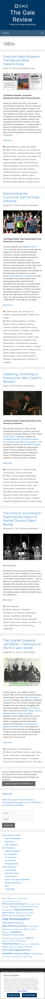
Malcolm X (30, 346)
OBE (5, 498)
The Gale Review (22, 16)
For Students (26, 469)
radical (25, 356)
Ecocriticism (8, 613)
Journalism (21, 156)
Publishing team (31, 163)
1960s (8, 150)
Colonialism (34, 330)
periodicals (16, 159)
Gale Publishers (12, 147)
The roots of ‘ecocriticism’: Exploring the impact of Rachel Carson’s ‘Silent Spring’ (22, 518)
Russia (27, 498)
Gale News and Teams (11, 835)
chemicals (26, 610)
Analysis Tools (23, 898)
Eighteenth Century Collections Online (16, 915)
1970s (14, 150)
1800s (4, 898)
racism (19, 356)
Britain (22, 476)
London (15, 495)
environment (19, 613)
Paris (10, 498)
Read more (7, 140)
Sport (7, 886)
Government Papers (17, 929)
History (26, 929)
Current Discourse (25, 334)
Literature (5, 932)
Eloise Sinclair (32, 482)
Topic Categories (9, 867)
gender (13, 156)
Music (38, 752)
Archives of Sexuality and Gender (11, 901)
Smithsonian (14, 755)
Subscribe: (7, 794)
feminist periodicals (26, 153)
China (38, 904)
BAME (22, 327)
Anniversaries (11, 749)
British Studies (31, 904)
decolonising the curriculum (14, 337)
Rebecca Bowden (10, 166)
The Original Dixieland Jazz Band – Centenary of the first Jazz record (22, 644)
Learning (33, 929)
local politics (32, 156)
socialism (35, 498)
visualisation (14, 956)
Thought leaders (12, 864)
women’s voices (33, 182)
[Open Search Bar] (42, 33)
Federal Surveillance (22, 340)
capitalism (14, 479)
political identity (9, 163)
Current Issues (12, 311)
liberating (7, 495)
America (15, 476)
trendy (39, 501)
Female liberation (18, 485)
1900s (9, 898)
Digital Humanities (12, 851)
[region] (22, 985)
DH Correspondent (7, 910)
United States (6, 956)
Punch (5, 755)
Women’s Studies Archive (29, 178)
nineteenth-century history (13, 935)
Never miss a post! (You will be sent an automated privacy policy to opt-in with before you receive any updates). (21, 802)
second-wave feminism (29, 166)
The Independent (28, 755)
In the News (19, 346)
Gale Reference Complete (22, 276)
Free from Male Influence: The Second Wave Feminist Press (21, 60)
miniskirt (33, 495)
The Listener (33, 758)
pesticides (33, 619)
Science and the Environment (17, 879)
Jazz (33, 752)
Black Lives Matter (11, 330)
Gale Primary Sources (21, 752)
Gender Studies (33, 926)
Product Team (21, 941)
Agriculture (16, 610)
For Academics (11, 854)
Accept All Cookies (29, 995)
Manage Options (13, 995)
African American (19, 321)
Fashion (6, 485)
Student (5, 947)
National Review (21, 619)
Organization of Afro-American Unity (25, 350)
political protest (22, 353)
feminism (13, 153)
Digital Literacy (8, 913)
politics (20, 163)
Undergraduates (19, 359)
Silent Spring (21, 622)
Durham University (18, 482)
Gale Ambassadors (20, 315)
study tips (12, 947)
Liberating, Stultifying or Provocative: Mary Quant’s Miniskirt (22, 377)
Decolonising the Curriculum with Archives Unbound (21, 197)
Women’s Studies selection (14, 182)
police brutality (9, 353)
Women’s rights (27, 175)
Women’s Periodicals (11, 175)
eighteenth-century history (25, 913)
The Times (32, 622)
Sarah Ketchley (24, 944)
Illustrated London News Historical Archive (21, 492)
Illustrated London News (21, 616)
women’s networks (30, 172)
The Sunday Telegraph (14, 437)
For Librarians (24, 311)
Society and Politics (28, 147)
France (29, 485)
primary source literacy (8, 941)
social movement (10, 169)
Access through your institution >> (18, 783)
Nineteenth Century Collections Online (13, 938)
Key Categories (8, 848)
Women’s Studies (10, 178)
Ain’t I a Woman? (33, 150)
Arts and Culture (12, 469)
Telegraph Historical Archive (23, 501)
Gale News (9, 841)
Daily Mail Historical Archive (28, 907)
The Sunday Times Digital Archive (17, 762)
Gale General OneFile (25, 489)
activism (21, 150)
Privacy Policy (22, 991)
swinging (7, 501)
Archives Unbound (18, 324)
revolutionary (18, 498)
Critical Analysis (9, 334)
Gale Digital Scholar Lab (12, 923)
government (6, 929)
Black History (31, 327)
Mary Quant (24, 495)
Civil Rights (24, 330)
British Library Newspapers (14, 904)
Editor (5, 153)
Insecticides (8, 619)
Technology (9, 889)
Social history (34, 944)
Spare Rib (22, 169)
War (20, 956)
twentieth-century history (16, 953)
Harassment (8, 346)
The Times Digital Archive (16, 949)
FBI (12, 340)
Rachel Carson (9, 622)
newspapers (16, 932)
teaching (20, 947)
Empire (30, 337)
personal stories (29, 159)
